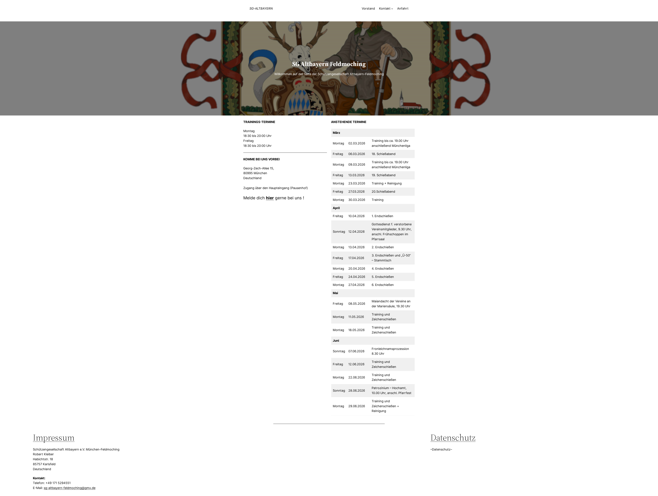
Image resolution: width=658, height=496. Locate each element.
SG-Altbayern (261, 8)
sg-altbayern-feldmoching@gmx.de (69, 488)
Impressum (54, 437)
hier (270, 197)
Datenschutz (453, 437)
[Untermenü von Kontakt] (392, 9)
